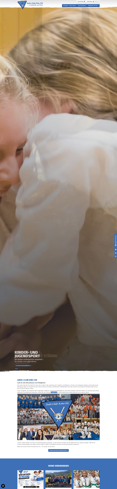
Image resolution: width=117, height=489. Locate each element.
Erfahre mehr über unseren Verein (57, 450)
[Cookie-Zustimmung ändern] (3, 486)
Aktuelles (65, 5)
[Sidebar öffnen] (97, 1)
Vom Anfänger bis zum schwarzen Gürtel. (36, 354)
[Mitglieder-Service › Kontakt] (115, 253)
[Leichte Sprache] (93, 1)
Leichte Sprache (89, 1)
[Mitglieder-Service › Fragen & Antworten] (115, 256)
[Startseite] (30, 5)
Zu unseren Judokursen (21, 363)
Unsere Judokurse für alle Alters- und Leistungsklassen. (37, 359)
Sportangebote (82, 5)
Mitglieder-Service (93, 5)
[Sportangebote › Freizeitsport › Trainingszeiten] (115, 249)
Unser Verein (72, 5)
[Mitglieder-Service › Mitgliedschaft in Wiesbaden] (115, 245)
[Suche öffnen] (96, 1)
